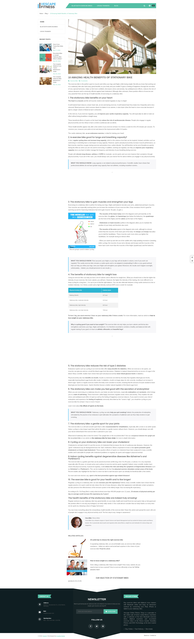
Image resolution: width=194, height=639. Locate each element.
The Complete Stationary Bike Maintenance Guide (57, 79)
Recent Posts (45, 39)
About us (146, 635)
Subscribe (111, 611)
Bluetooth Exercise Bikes (49, 26)
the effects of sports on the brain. (92, 406)
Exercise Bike (74, 81)
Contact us (153, 635)
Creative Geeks (60, 636)
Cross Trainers (45, 31)
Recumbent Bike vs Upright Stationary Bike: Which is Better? (57, 56)
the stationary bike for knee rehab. (104, 438)
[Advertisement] (112, 187)
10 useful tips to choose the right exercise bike (106, 540)
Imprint (45, 636)
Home (42, 22)
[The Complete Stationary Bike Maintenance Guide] (46, 81)
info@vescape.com (48, 613)
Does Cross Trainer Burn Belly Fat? (58, 46)
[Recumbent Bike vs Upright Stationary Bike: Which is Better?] (46, 57)
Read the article (105, 549)
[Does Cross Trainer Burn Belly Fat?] (46, 47)
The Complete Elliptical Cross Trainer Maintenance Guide (57, 67)
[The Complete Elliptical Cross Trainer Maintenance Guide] (46, 69)
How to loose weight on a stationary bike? (105, 561)
